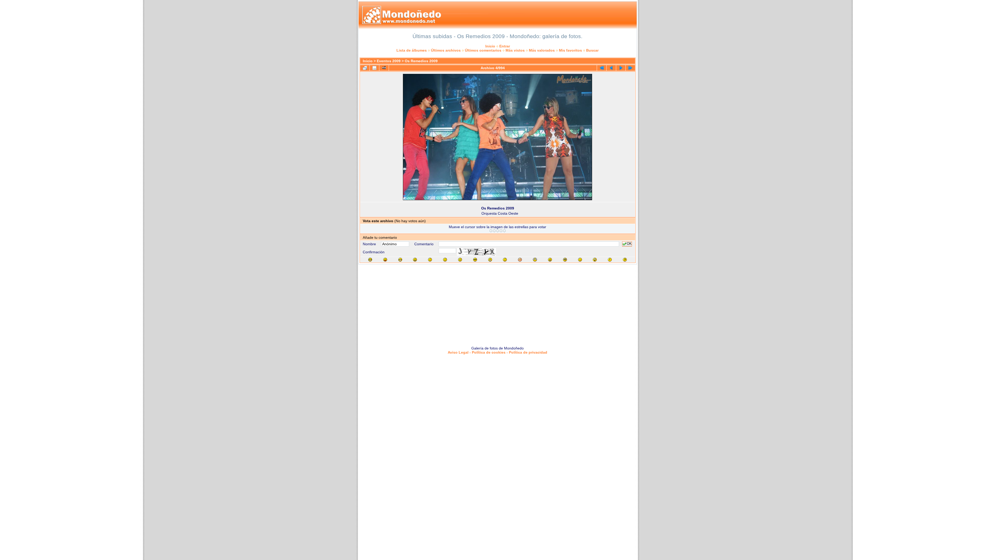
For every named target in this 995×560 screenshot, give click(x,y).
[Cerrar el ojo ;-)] (580, 260)
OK (629, 244)
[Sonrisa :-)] (415, 260)
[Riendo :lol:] (370, 260)
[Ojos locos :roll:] (565, 260)
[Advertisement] (497, 303)
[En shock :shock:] (535, 260)
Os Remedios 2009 (421, 61)
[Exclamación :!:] (610, 260)
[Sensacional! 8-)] (475, 260)
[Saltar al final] (630, 68)
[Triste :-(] (445, 260)
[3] (497, 231)
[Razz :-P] (385, 260)
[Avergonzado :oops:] (520, 260)
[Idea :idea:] (595, 260)
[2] (494, 231)
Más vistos (515, 50)
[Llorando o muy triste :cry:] (460, 260)
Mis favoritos (570, 50)
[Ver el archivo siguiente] (621, 68)
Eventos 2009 (389, 61)
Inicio (490, 46)
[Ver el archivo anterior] (611, 68)
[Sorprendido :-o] (490, 260)
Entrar (504, 46)
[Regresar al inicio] (601, 68)
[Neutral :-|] (430, 260)
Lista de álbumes (411, 50)
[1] (491, 231)
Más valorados (542, 50)
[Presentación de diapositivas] (384, 68)
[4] (501, 231)
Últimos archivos (446, 50)
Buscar (592, 50)
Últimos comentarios (483, 50)
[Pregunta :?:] (625, 260)
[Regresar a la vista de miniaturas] (364, 68)
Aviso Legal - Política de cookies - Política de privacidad (497, 352)
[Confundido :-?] (505, 260)
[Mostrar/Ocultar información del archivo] (374, 68)
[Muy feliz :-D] (400, 260)
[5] (504, 231)
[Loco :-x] (550, 260)
